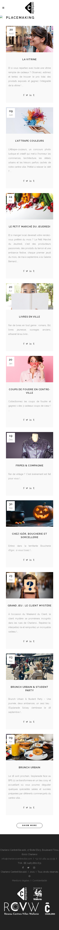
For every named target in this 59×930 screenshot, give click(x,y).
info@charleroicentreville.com (17, 858)
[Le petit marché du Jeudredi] (29, 206)
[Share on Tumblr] (33, 95)
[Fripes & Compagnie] (29, 445)
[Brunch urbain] (29, 747)
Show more (29, 825)
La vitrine (29, 59)
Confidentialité (39, 880)
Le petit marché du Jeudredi (29, 226)
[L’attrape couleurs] (29, 120)
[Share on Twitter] (27, 95)
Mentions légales (20, 880)
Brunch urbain (29, 767)
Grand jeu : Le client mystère (29, 605)
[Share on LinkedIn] (30, 95)
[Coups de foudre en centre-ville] (29, 369)
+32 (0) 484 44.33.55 (45, 858)
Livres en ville (29, 316)
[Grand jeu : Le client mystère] (29, 585)
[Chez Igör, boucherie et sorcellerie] (29, 513)
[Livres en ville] (29, 296)
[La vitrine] (29, 39)
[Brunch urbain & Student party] (29, 666)
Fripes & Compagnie (29, 465)
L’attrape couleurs (29, 140)
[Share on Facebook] (23, 95)
